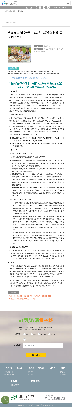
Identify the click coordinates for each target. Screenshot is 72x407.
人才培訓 (52, 368)
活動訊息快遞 (9, 372)
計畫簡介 (30, 372)
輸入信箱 (17, 345)
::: (4, 28)
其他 (27, 339)
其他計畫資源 (35, 381)
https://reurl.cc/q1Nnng (44, 299)
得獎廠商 (63, 374)
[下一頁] (38, 308)
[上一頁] (34, 308)
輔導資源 (41, 368)
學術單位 (44, 334)
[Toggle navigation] (68, 3)
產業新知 (20, 368)
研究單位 (54, 334)
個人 (27, 334)
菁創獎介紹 (63, 372)
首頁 (6, 11)
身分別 (18, 334)
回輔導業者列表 (10, 22)
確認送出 (36, 355)
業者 (34, 334)
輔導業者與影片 (14, 385)
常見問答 (30, 374)
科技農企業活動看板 (9, 376)
